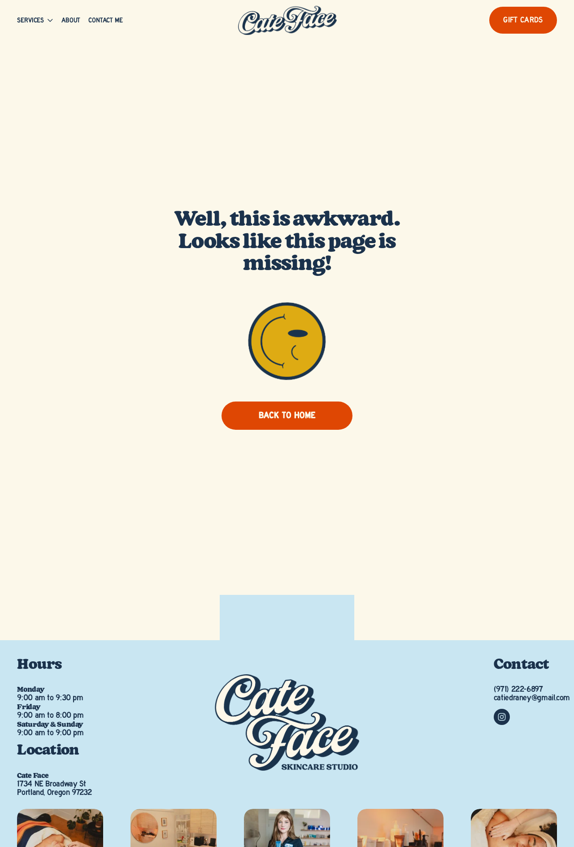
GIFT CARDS (523, 20)
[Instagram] (502, 717)
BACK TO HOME (287, 415)
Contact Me (105, 20)
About (70, 20)
